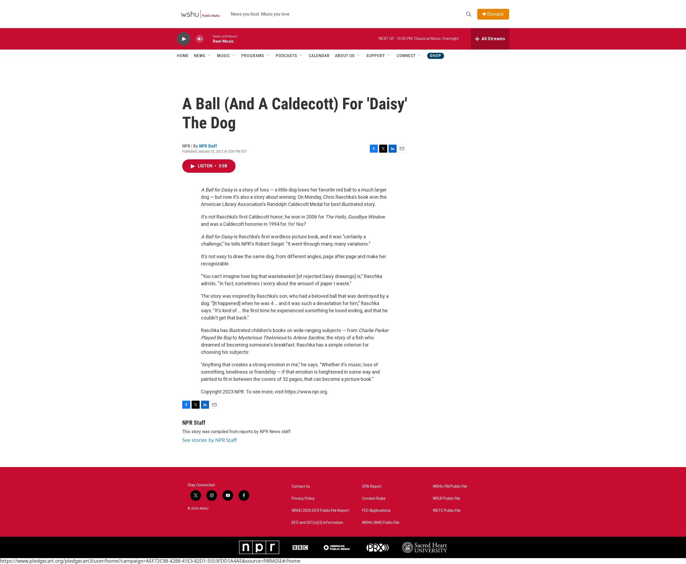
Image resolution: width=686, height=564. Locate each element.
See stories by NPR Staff (209, 440)
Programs (252, 56)
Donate (495, 14)
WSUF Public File (446, 499)
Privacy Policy (303, 499)
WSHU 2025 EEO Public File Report (320, 511)
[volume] (199, 39)
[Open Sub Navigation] (209, 56)
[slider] (208, 39)
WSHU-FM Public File (450, 486)
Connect (406, 56)
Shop (435, 56)
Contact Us (301, 486)
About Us (345, 56)
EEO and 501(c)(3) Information (317, 523)
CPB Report (372, 486)
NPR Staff (208, 146)
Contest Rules (374, 499)
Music (223, 56)
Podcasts (286, 56)
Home (183, 56)
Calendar (319, 56)
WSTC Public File (447, 511)
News (200, 56)
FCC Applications (376, 511)
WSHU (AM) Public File (380, 523)
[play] (183, 39)
